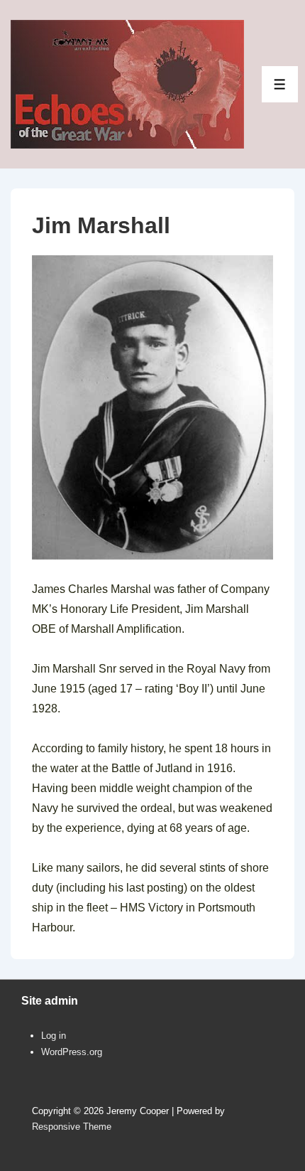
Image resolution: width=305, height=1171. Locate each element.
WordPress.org (71, 1052)
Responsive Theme (71, 1126)
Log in (53, 1035)
